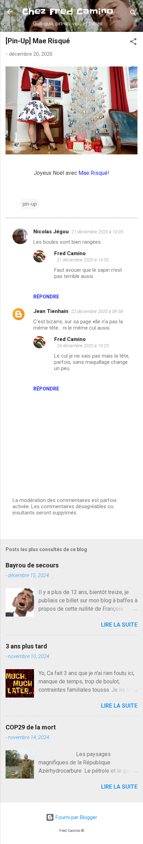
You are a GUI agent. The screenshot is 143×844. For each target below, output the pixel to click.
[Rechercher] (133, 14)
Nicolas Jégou (51, 231)
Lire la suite (119, 624)
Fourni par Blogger (75, 817)
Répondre (46, 296)
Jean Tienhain (50, 311)
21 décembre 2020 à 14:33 (83, 259)
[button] (133, 42)
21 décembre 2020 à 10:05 (97, 231)
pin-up (30, 204)
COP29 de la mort (31, 727)
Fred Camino (70, 253)
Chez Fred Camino (67, 11)
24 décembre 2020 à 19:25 (83, 345)
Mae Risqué (93, 173)
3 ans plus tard (26, 646)
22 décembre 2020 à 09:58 (97, 311)
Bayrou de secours (32, 565)
